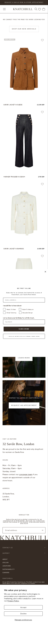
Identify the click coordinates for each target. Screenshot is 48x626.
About (5, 559)
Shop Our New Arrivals (24, 29)
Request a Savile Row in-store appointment (24, 2)
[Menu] (4, 9)
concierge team (25, 474)
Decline (23, 613)
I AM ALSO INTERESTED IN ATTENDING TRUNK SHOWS (24, 336)
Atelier (6, 562)
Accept (23, 607)
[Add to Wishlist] (42, 40)
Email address (10, 527)
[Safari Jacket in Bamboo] (24, 213)
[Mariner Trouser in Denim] (24, 141)
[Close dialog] (45, 271)
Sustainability (9, 569)
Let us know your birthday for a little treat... (19, 318)
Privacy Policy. (13, 601)
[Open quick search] (36, 9)
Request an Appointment (24, 405)
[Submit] (42, 530)
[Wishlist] (39, 9)
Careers (6, 572)
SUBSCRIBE (24, 329)
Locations (7, 566)
